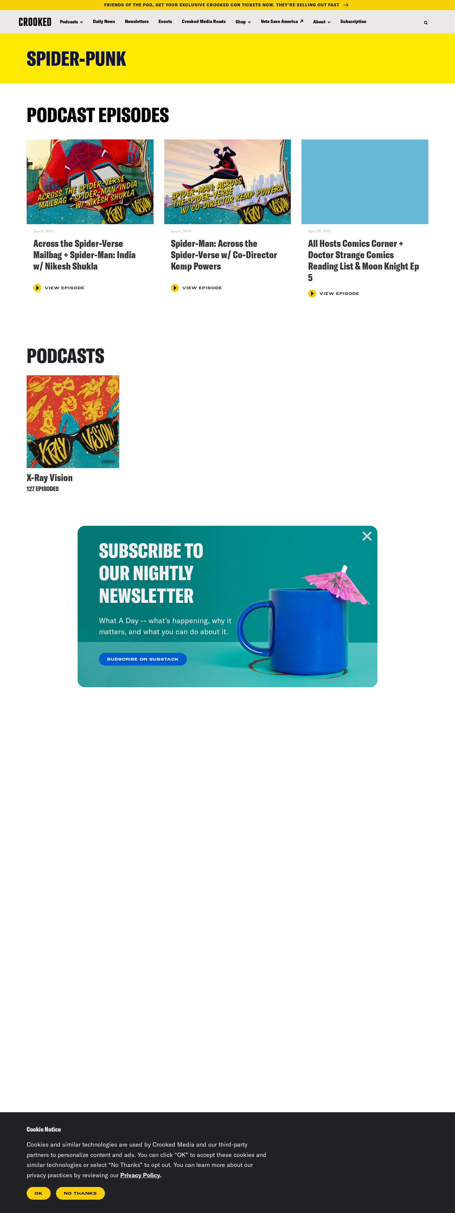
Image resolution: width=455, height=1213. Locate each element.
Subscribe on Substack (143, 660)
